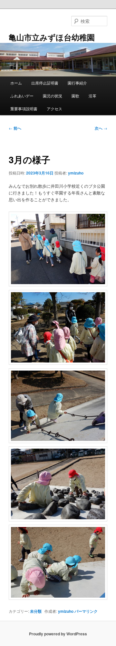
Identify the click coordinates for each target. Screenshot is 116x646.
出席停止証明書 (44, 82)
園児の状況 (52, 95)
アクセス (54, 108)
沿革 (92, 95)
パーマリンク (86, 611)
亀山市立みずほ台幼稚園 (52, 37)
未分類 (36, 611)
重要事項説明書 (23, 108)
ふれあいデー (22, 95)
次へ (101, 128)
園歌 (75, 95)
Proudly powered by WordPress (58, 634)
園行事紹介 (77, 82)
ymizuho (75, 173)
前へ (15, 128)
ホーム (16, 82)
